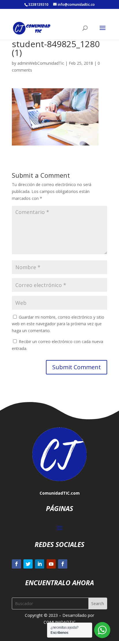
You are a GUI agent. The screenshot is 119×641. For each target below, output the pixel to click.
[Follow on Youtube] (51, 564)
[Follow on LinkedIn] (39, 564)
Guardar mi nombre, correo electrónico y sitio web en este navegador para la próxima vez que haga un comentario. (58, 324)
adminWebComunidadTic (40, 63)
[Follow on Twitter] (28, 564)
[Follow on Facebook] (16, 564)
